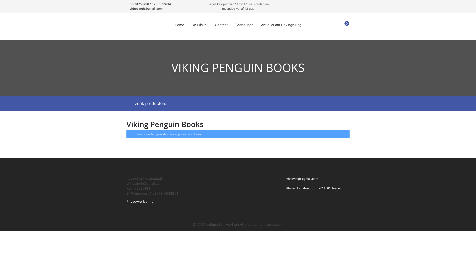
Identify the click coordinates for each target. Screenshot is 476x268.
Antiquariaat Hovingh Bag (281, 25)
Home (179, 25)
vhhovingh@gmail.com (146, 8)
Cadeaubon (244, 25)
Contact (221, 25)
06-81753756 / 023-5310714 (150, 4)
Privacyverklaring (140, 201)
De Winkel (199, 25)
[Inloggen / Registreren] (335, 26)
